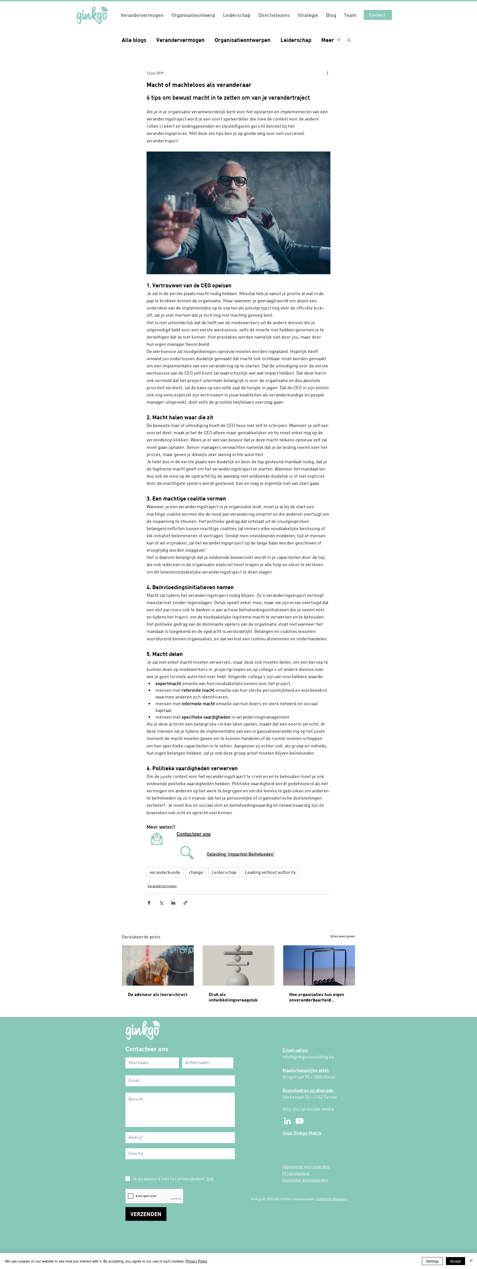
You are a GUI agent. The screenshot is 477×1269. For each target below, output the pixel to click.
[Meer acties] (327, 73)
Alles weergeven (342, 936)
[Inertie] (319, 965)
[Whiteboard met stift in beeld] (158, 965)
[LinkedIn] (287, 1121)
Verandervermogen (180, 40)
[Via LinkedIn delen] (173, 902)
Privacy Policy (196, 1261)
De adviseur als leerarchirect (157, 994)
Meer (327, 40)
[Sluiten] (471, 1261)
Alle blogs (134, 40)
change (196, 872)
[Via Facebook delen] (149, 902)
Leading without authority (270, 872)
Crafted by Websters (331, 1199)
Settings (432, 1261)
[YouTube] (299, 1121)
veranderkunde (165, 872)
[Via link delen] (185, 902)
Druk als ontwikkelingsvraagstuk (233, 997)
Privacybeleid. (296, 1173)
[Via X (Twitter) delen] (161, 902)
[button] (142, 15)
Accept (455, 1261)
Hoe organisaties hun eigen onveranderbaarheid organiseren (316, 997)
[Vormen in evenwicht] (239, 965)
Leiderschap (295, 40)
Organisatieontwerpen (243, 40)
